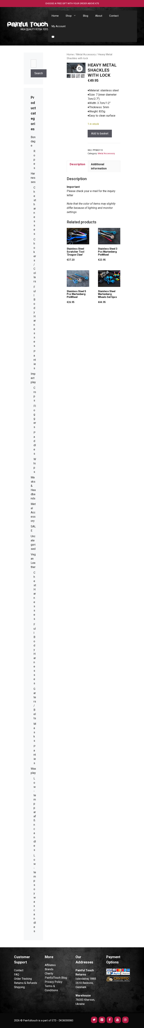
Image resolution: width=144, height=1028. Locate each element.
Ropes (34, 159)
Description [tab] (77, 164)
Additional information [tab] (99, 166)
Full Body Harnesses (35, 316)
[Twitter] (94, 1020)
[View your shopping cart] (53, 37)
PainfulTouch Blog (56, 977)
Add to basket (99, 133)
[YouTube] (117, 1020)
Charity (49, 973)
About (98, 15)
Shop (69, 15)
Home (55, 15)
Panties (35, 360)
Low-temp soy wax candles (35, 893)
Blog (85, 15)
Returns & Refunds (25, 983)
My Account (59, 26)
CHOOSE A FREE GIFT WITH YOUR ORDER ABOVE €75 (72, 3)
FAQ (16, 974)
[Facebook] (110, 1020)
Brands (49, 969)
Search (38, 73)
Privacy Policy (53, 982)
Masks (35, 732)
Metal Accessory (86, 54)
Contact (114, 15)
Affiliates (50, 965)
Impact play (33, 378)
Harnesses (33, 178)
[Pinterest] (102, 1020)
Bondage (33, 141)
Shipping (19, 987)
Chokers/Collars (35, 260)
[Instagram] (125, 1020)
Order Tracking (23, 978)
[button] (79, 68)
